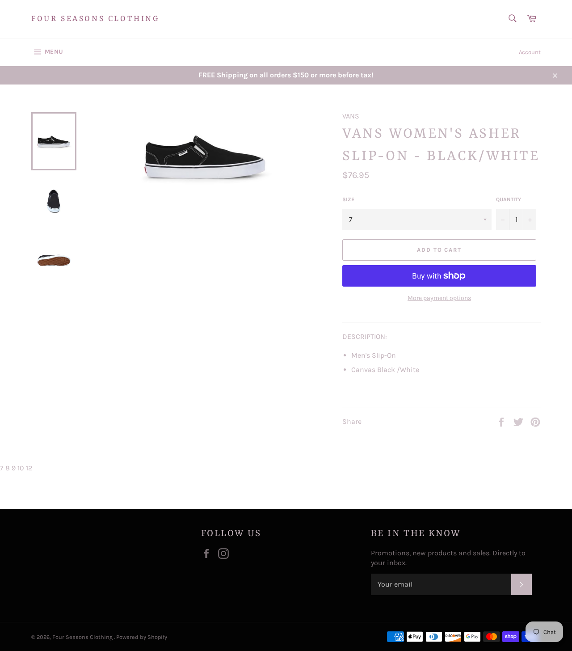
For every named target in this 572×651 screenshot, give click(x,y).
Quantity (508, 199)
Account (530, 52)
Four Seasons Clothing (95, 18)
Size (348, 199)
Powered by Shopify (141, 637)
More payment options (439, 298)
